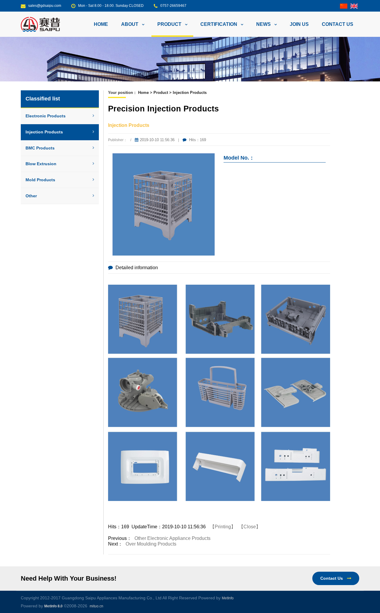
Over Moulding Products (151, 543)
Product (160, 92)
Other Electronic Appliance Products (172, 538)
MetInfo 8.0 (53, 606)
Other (31, 195)
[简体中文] (343, 5)
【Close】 (250, 526)
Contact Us (332, 578)
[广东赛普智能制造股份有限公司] (40, 23)
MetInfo (228, 598)
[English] (354, 5)
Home (101, 24)
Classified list (43, 99)
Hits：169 (197, 140)
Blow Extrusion (41, 163)
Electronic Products (46, 116)
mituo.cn (96, 606)
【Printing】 (223, 526)
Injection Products (44, 132)
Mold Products (40, 179)
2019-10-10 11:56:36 (157, 140)
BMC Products (40, 148)
